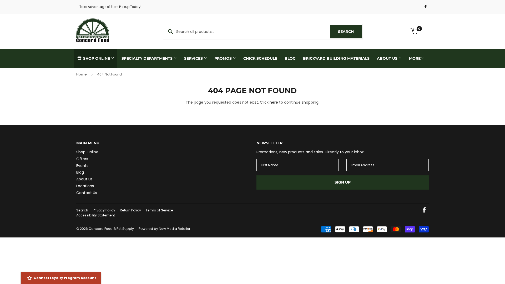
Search (350, 31)
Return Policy (130, 210)
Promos (223, 58)
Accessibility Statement (95, 215)
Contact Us (86, 192)
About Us (387, 58)
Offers (82, 158)
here (274, 102)
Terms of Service (159, 210)
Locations (85, 186)
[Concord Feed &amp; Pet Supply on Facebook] (424, 210)
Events (82, 165)
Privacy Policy (104, 210)
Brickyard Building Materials (336, 58)
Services (194, 58)
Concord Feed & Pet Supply (111, 228)
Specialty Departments (148, 58)
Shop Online (96, 58)
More (415, 58)
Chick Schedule (260, 58)
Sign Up (343, 182)
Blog (290, 58)
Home (81, 74)
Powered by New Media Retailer (164, 228)
